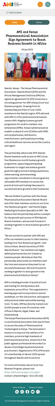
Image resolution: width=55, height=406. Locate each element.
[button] (40, 4)
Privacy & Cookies (36, 387)
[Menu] (47, 4)
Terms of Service (18, 387)
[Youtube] (33, 392)
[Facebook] (27, 392)
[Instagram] (22, 392)
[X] (38, 392)
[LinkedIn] (17, 392)
